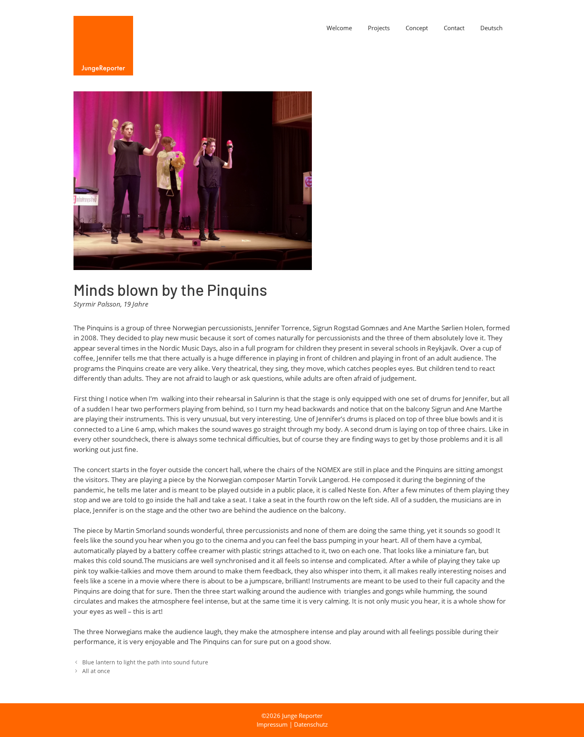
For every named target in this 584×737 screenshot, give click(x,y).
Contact (454, 28)
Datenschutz (311, 724)
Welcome (339, 28)
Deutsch (491, 28)
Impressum (272, 724)
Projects (379, 28)
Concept (417, 28)
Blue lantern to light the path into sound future (145, 662)
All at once (96, 671)
